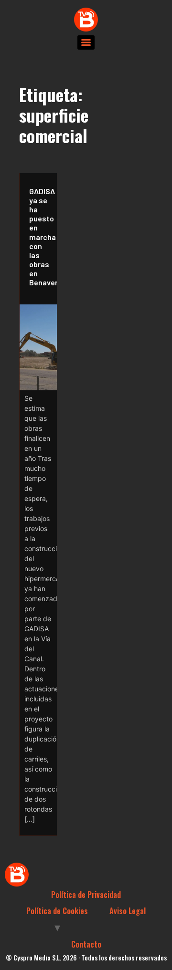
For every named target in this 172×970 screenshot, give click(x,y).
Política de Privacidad (86, 894)
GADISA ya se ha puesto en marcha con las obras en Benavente (40, 237)
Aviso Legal (127, 911)
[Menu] (86, 42)
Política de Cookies (57, 911)
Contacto (86, 944)
